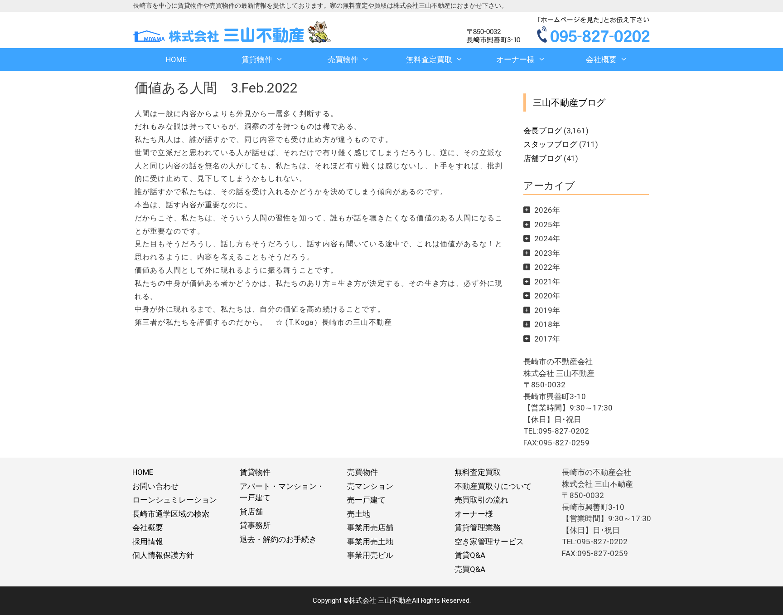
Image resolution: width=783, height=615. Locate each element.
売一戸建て (366, 499)
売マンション (370, 486)
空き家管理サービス (489, 541)
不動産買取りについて (493, 486)
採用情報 (147, 541)
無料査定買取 (429, 59)
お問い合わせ (155, 486)
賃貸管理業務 (477, 527)
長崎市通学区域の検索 (170, 513)
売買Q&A (469, 569)
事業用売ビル (370, 555)
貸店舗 (251, 511)
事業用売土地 (370, 541)
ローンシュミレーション (174, 499)
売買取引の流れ (481, 499)
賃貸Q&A (469, 555)
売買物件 (343, 59)
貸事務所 (255, 525)
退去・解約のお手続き (278, 539)
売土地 (358, 513)
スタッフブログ (550, 144)
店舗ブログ (542, 158)
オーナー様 (515, 59)
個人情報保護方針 (163, 555)
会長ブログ (542, 130)
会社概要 (601, 59)
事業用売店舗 (370, 527)
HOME (176, 59)
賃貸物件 (257, 59)
